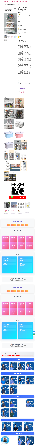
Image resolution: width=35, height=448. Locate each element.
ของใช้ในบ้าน (27, 91)
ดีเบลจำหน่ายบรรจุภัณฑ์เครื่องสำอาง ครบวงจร (16, 2)
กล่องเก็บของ (11, 5)
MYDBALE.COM (8, 5)
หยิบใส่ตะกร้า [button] (6, 213)
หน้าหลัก (5, 5)
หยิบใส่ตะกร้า (22, 88)
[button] (15, 8)
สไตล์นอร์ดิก (22, 92)
